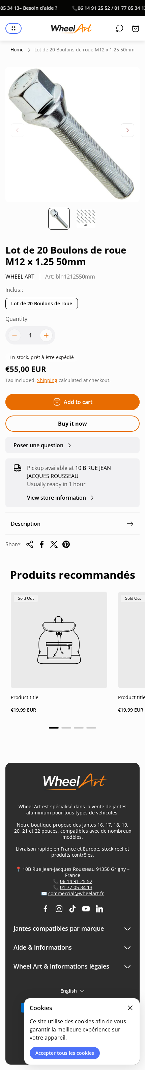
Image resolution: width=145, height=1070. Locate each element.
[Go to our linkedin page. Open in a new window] (99, 909)
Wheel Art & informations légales (61, 966)
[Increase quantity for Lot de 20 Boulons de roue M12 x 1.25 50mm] (46, 335)
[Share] (30, 544)
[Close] (130, 1008)
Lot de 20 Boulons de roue (41, 303)
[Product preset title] (59, 640)
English (68, 991)
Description (25, 523)
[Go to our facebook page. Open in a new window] (45, 909)
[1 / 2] (59, 219)
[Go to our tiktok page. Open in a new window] (72, 909)
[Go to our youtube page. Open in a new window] (86, 909)
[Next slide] (127, 130)
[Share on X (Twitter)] (54, 544)
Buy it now (72, 423)
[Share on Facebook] (42, 544)
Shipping (47, 380)
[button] (54, 728)
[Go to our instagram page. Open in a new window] (59, 909)
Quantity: (17, 319)
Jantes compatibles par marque (58, 928)
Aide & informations (42, 947)
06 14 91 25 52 (76, 881)
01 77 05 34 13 (76, 887)
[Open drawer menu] (13, 28)
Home (17, 50)
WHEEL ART (19, 276)
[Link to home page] (72, 784)
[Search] (119, 28)
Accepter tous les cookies (64, 1053)
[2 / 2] (86, 219)
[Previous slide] (17, 130)
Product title (24, 697)
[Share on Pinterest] (66, 544)
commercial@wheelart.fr (76, 893)
